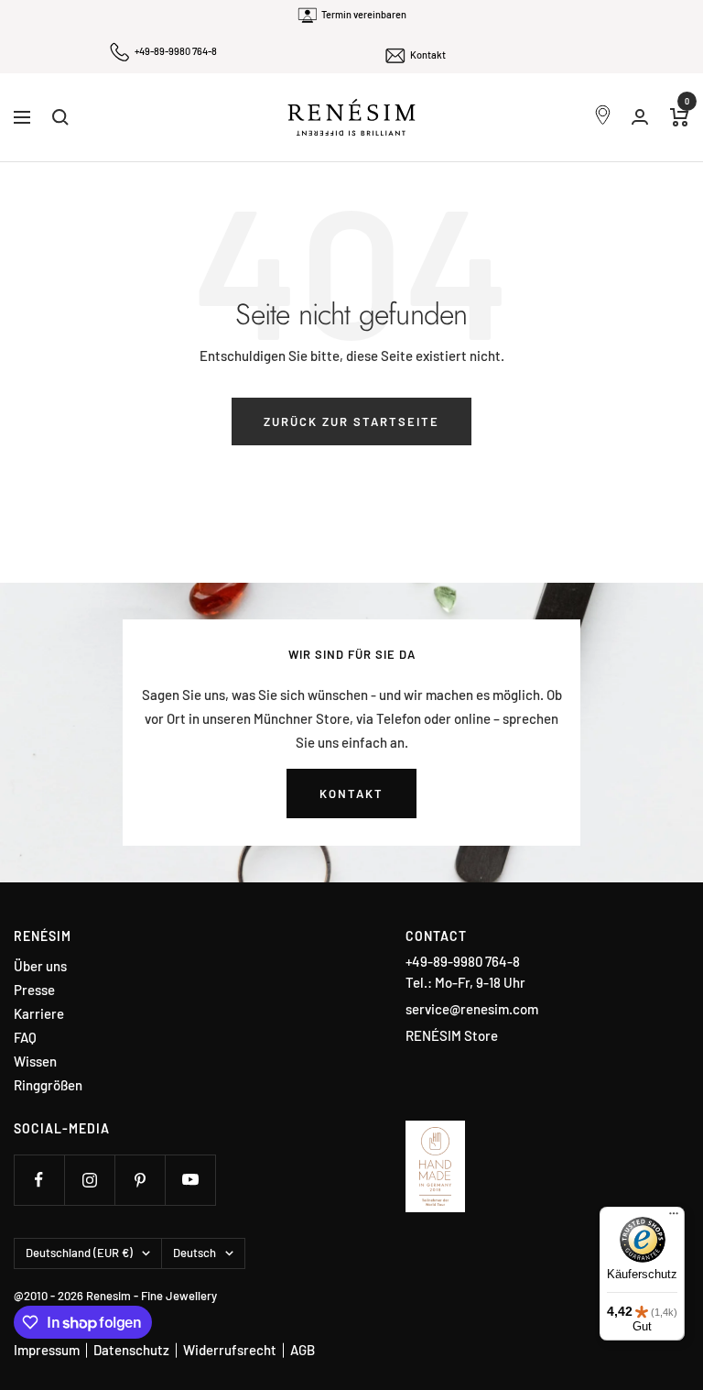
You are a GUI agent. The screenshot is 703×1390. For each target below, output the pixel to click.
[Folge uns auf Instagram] (89, 1180)
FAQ (25, 1038)
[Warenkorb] (679, 117)
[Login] (640, 117)
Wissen (35, 1061)
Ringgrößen (48, 1085)
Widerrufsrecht (229, 1349)
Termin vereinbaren (363, 14)
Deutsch (194, 1252)
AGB (302, 1349)
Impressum (47, 1349)
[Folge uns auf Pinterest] (139, 1180)
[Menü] (674, 1218)
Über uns (40, 966)
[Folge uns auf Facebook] (39, 1180)
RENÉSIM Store (452, 1035)
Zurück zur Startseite (351, 421)
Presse (34, 990)
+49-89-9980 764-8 (176, 51)
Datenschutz (131, 1349)
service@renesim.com (472, 1009)
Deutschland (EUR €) (79, 1252)
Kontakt (428, 54)
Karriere (39, 1014)
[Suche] (60, 117)
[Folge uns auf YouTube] (190, 1180)
